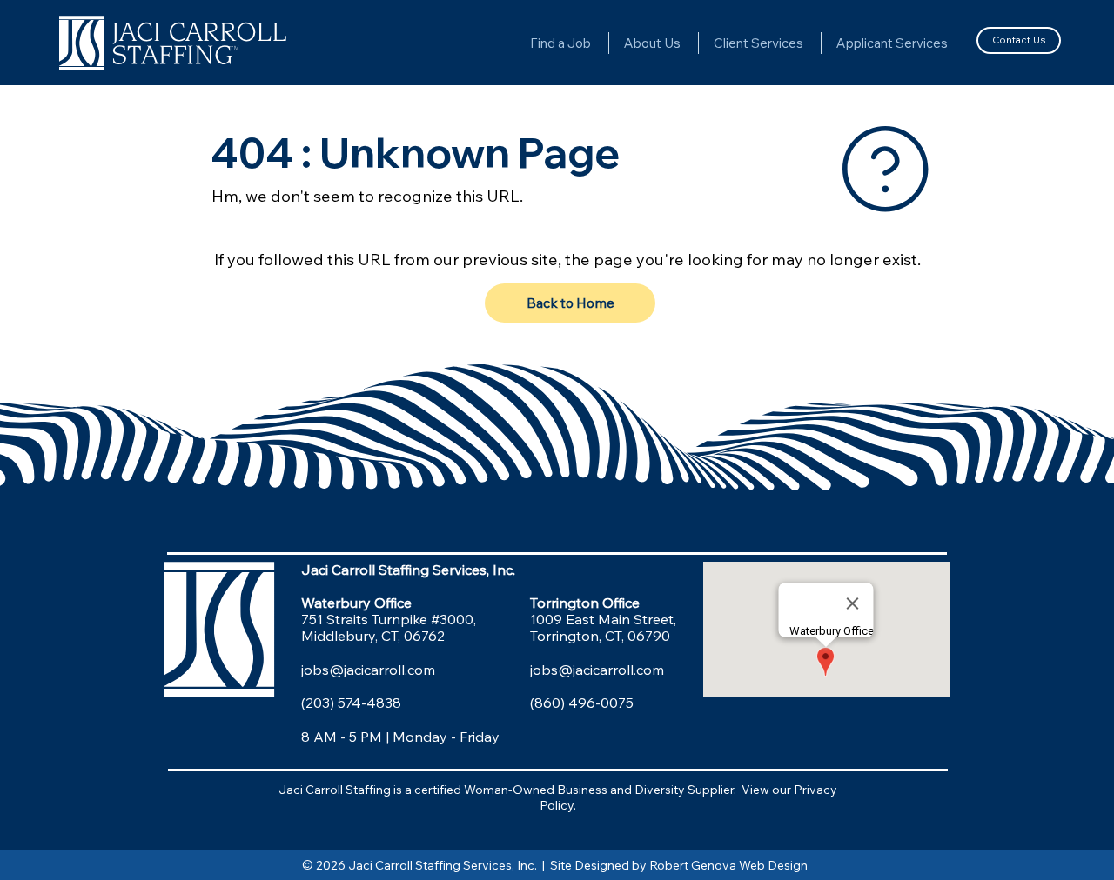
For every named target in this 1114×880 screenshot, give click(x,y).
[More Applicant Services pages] (955, 42)
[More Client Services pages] (811, 42)
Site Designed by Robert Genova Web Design (681, 865)
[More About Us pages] (688, 42)
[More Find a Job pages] (598, 42)
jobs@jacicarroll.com (368, 669)
